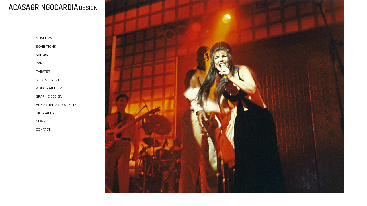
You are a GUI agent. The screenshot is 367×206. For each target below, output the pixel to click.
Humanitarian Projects (56, 104)
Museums (44, 38)
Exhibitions (46, 46)
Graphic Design (49, 96)
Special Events (49, 79)
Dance (41, 63)
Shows (42, 55)
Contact (43, 129)
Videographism (49, 88)
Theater (43, 71)
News (40, 121)
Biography (45, 113)
